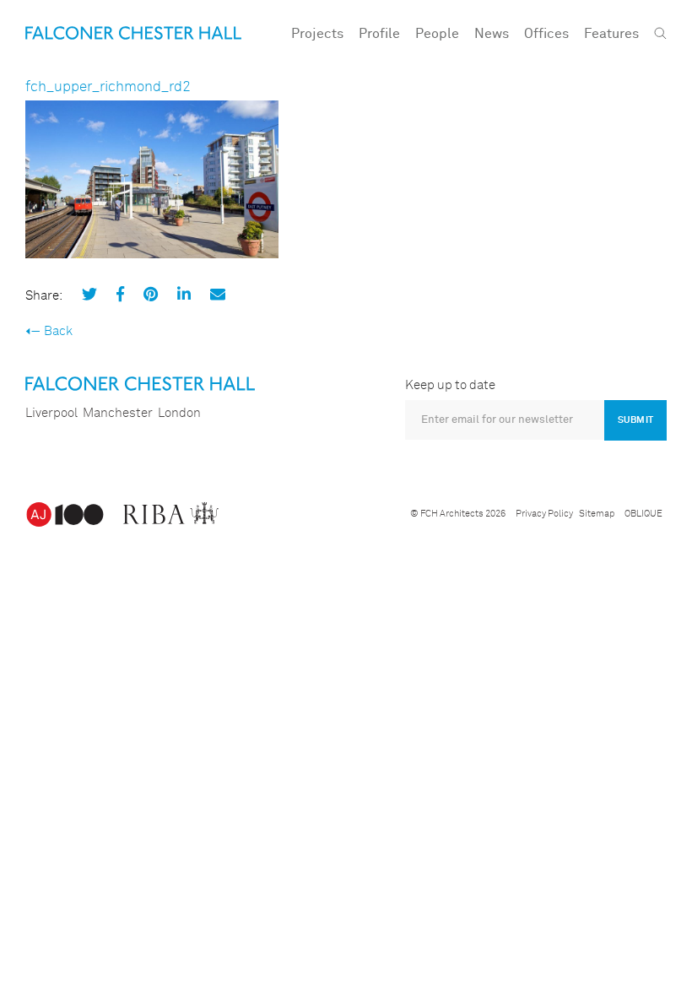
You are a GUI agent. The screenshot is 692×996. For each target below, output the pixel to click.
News (491, 34)
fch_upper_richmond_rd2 (108, 87)
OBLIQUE (643, 513)
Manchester (118, 413)
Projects (317, 34)
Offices (546, 34)
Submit (635, 420)
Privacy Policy (544, 513)
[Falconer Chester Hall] (133, 32)
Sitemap (596, 513)
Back (58, 331)
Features (611, 34)
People (437, 34)
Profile (379, 34)
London (179, 413)
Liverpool (51, 413)
